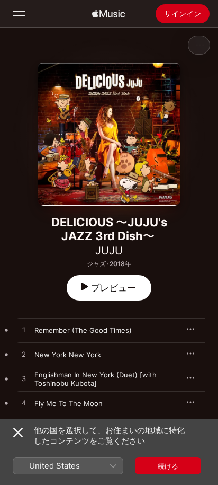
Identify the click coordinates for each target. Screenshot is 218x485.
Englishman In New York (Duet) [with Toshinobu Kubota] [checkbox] (95, 379)
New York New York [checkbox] (67, 354)
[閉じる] (18, 432)
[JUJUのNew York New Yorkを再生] (23, 354)
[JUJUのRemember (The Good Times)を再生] (23, 330)
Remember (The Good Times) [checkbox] (83, 330)
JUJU (109, 250)
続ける (168, 466)
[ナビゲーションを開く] (19, 13)
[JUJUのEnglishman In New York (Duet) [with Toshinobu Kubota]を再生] (23, 379)
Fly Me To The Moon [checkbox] (68, 403)
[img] (108, 14)
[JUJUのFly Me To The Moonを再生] (23, 403)
